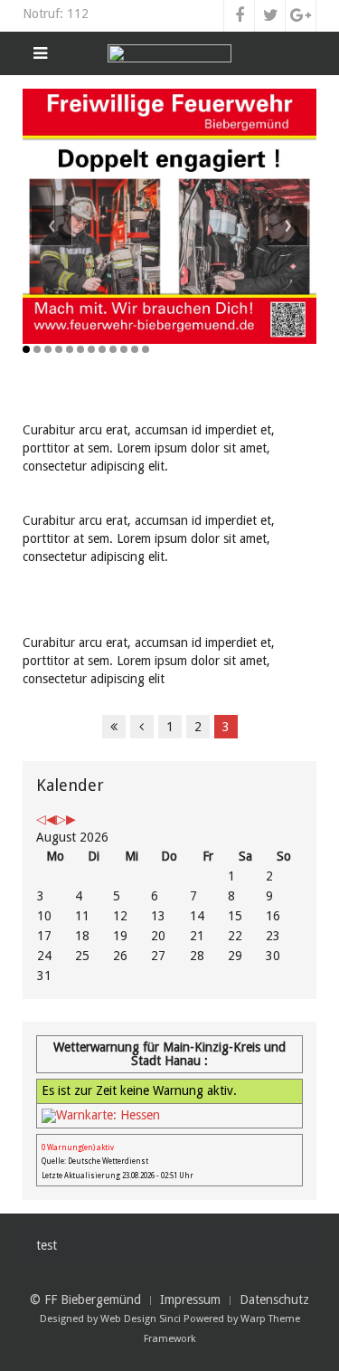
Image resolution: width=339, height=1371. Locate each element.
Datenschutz (274, 1299)
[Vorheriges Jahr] (41, 819)
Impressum (190, 1299)
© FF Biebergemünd (85, 1299)
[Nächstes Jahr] (61, 819)
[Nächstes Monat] (71, 819)
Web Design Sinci (140, 1319)
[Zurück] (142, 726)
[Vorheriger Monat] (51, 819)
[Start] (114, 726)
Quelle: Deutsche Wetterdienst (95, 1161)
